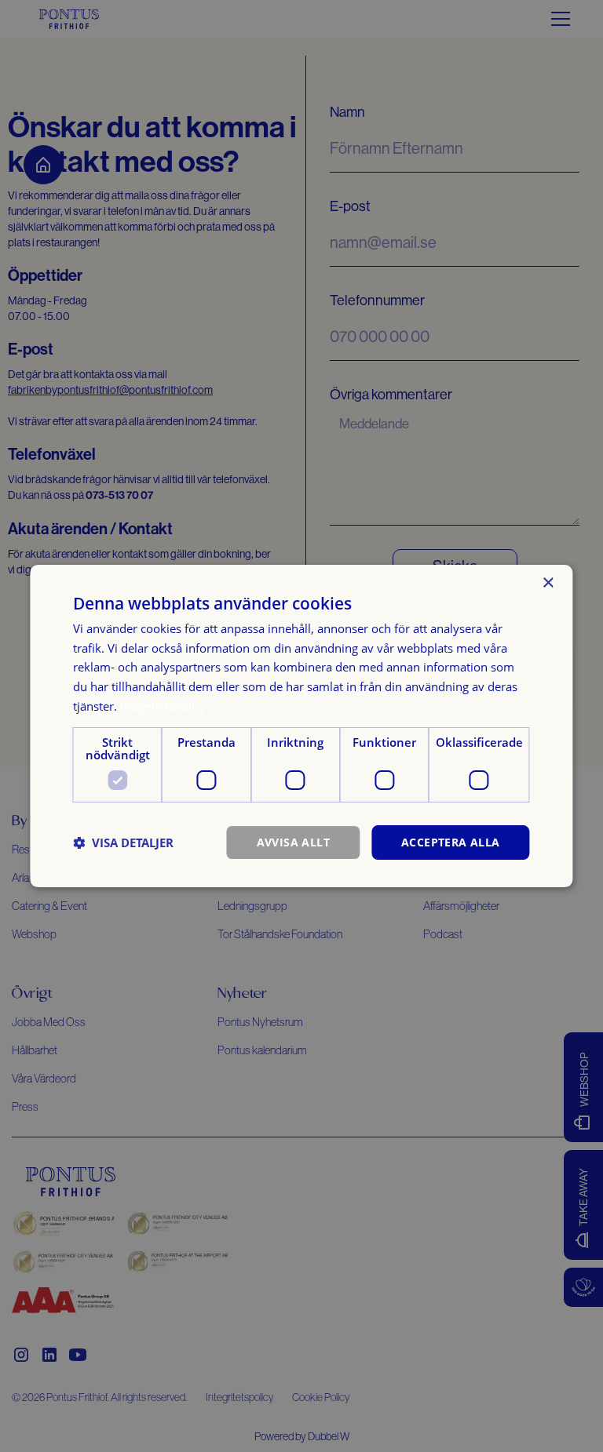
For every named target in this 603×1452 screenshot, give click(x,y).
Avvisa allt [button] (293, 842)
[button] (123, 842)
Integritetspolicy (163, 706)
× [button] (548, 583)
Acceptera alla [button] (450, 842)
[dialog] (301, 726)
